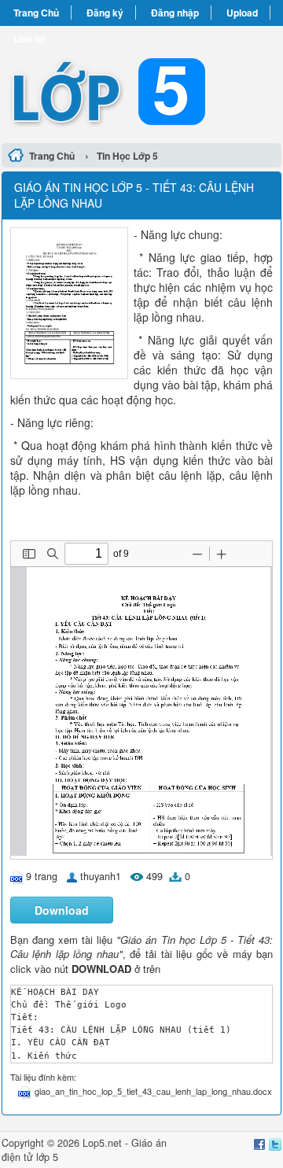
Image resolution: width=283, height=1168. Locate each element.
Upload (242, 13)
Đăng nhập (175, 13)
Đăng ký (104, 13)
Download (62, 910)
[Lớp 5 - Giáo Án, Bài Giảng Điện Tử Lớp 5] (141, 82)
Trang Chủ (36, 13)
